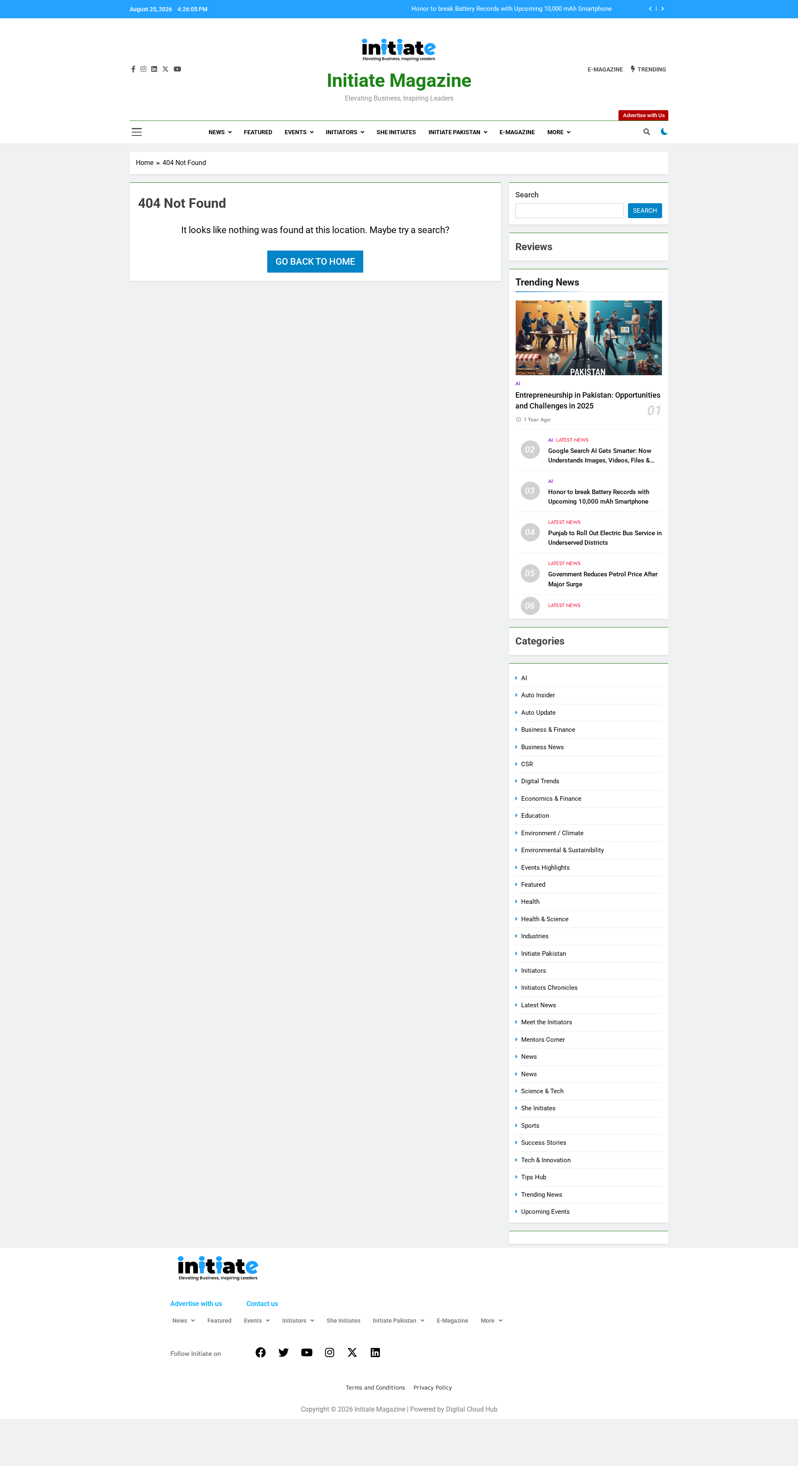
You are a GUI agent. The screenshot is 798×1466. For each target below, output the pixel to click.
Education (535, 815)
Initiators (341, 132)
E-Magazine (517, 132)
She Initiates (396, 132)
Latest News (572, 440)
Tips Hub (533, 1177)
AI (517, 383)
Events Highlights (545, 867)
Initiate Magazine (399, 80)
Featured (258, 132)
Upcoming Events (545, 1211)
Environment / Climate (552, 833)
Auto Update (538, 712)
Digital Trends (540, 781)
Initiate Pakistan (454, 132)
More (555, 132)
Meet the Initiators (546, 1022)
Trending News (541, 1194)
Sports (530, 1125)
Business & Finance (548, 729)
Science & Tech (542, 1091)
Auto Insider (538, 695)
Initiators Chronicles (549, 987)
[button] (183, 1320)
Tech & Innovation (546, 1160)
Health (530, 901)
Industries (535, 936)
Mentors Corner (543, 1039)
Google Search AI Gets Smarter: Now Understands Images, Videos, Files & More (599, 460)
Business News (542, 747)
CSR (527, 764)
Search (527, 194)
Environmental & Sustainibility (562, 850)
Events (296, 132)
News (217, 132)
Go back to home (315, 261)
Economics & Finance (551, 798)
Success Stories (543, 1142)
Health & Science (545, 919)
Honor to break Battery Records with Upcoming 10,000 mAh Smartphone (511, 9)
